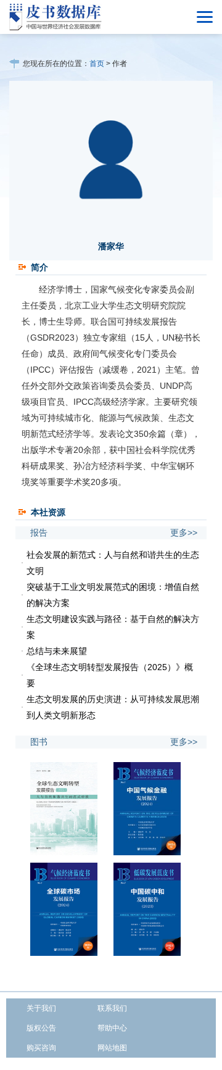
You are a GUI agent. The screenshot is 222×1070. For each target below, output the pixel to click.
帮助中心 (112, 1028)
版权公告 (41, 1028)
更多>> (183, 532)
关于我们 (41, 1008)
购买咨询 (41, 1047)
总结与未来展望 (57, 651)
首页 (96, 63)
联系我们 (112, 1008)
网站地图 (112, 1047)
